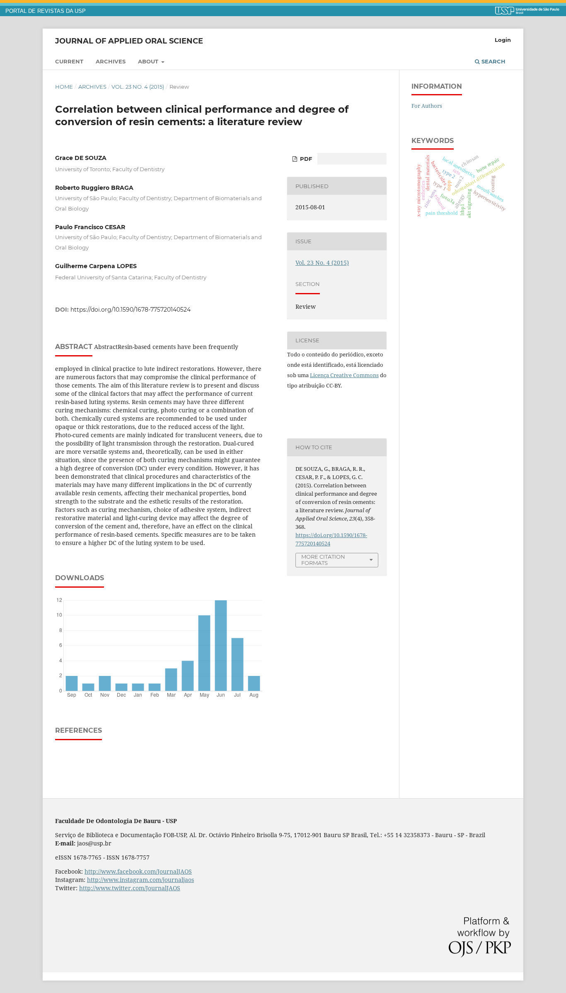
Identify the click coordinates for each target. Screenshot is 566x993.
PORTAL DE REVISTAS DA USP (45, 11)
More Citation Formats (323, 559)
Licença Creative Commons (344, 375)
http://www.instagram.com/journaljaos (140, 880)
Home (64, 86)
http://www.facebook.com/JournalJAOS (138, 871)
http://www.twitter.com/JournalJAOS (129, 888)
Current (69, 61)
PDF (305, 158)
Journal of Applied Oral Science (129, 40)
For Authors (426, 105)
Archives (111, 61)
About (149, 61)
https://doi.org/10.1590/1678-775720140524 (130, 309)
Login (503, 39)
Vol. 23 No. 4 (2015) (137, 86)
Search (493, 61)
